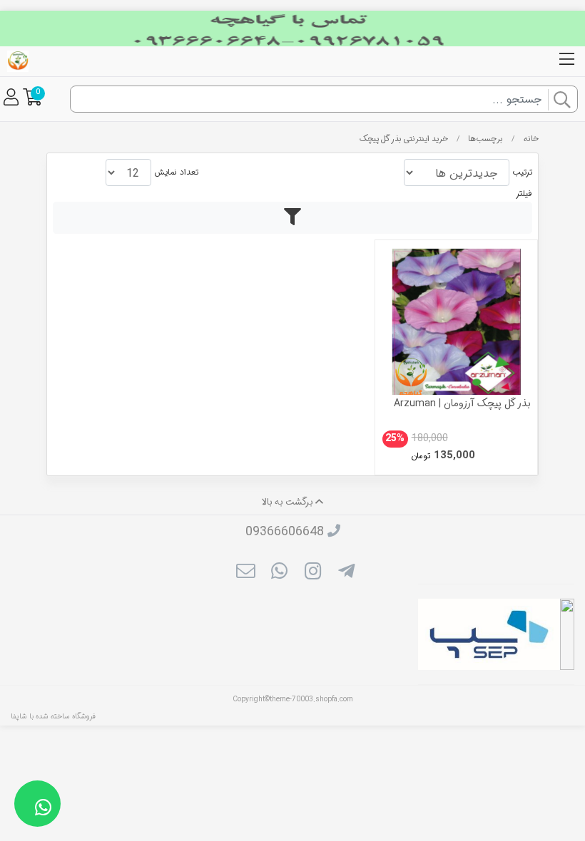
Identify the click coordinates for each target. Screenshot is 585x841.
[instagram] (313, 573)
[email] (245, 573)
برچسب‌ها (485, 139)
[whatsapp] (279, 573)
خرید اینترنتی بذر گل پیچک (404, 139)
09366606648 (284, 532)
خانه (531, 139)
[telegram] (346, 573)
